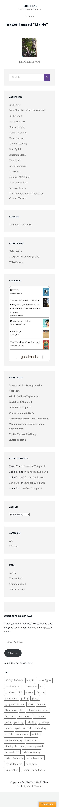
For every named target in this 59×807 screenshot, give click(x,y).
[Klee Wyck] (46, 333)
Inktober (13, 546)
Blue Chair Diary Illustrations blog (27, 110)
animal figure (44, 680)
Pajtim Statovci (17, 293)
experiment (11, 698)
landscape (39, 716)
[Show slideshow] (29, 62)
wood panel (39, 769)
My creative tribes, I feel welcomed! (29, 418)
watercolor (31, 763)
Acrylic (30, 680)
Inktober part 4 (17, 439)
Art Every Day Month (20, 224)
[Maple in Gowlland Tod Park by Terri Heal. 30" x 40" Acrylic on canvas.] (29, 47)
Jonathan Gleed (17, 154)
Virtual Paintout (13, 763)
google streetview (14, 704)
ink (22, 710)
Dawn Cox (14, 482)
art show (10, 692)
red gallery (40, 728)
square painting (13, 740)
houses (41, 704)
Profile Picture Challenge (23, 434)
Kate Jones (15, 160)
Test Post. (14, 390)
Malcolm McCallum (19, 176)
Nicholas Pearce (17, 188)
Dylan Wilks (15, 251)
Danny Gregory (17, 127)
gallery (24, 698)
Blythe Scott (15, 115)
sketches (36, 734)
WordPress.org (17, 589)
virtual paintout (35, 758)
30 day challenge (14, 680)
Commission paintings (21, 413)
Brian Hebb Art (17, 121)
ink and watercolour (38, 710)
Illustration (11, 710)
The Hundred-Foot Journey (25, 342)
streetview (31, 740)
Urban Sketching (14, 758)
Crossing (14, 289)
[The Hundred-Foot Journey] (46, 344)
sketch (9, 734)
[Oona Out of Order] (46, 323)
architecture (12, 686)
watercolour (11, 769)
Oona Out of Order (20, 321)
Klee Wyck (15, 331)
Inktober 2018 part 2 (20, 401)
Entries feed (15, 578)
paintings (44, 722)
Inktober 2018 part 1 (20, 407)
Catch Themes (35, 786)
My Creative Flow (18, 182)
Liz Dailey (14, 171)
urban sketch (12, 752)
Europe (41, 692)
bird (20, 692)
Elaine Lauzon (16, 138)
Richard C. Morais (18, 345)
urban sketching (31, 752)
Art (11, 540)
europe (29, 692)
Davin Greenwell (18, 132)
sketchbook (22, 734)
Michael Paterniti (17, 316)
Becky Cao (14, 104)
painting (18, 722)
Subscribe (13, 653)
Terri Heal (29, 6)
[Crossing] (46, 291)
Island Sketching (18, 143)
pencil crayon (12, 728)
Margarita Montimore (19, 324)
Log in (12, 572)
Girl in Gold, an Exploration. (24, 396)
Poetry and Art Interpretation (25, 385)
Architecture (29, 686)
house (31, 704)
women (26, 769)
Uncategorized (35, 746)
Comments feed (17, 583)
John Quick (15, 149)
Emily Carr (15, 335)
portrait (27, 728)
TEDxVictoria (16, 262)
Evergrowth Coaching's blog (24, 256)
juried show (24, 716)
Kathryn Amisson (18, 165)
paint (8, 722)
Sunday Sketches (14, 746)
